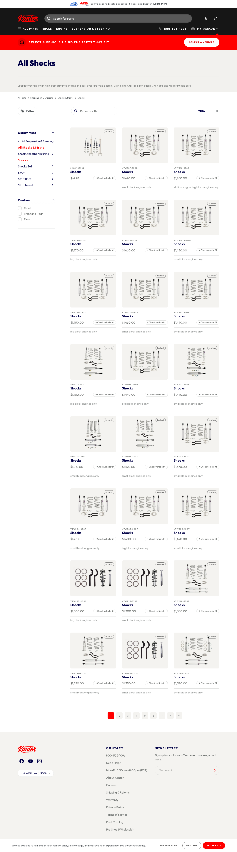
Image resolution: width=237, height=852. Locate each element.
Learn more (160, 3)
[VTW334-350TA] (196, 217)
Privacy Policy (115, 807)
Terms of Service (117, 814)
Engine (62, 28)
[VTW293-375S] (145, 578)
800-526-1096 (116, 755)
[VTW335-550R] (145, 217)
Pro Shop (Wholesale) (119, 829)
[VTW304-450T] (196, 434)
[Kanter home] (22, 42)
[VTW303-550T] (145, 506)
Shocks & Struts (66, 98)
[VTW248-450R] (196, 578)
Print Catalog (114, 822)
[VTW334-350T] (93, 290)
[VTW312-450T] (93, 362)
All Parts (22, 98)
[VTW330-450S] (145, 290)
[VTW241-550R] (196, 651)
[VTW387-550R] (145, 145)
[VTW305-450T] (145, 434)
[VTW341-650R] (93, 217)
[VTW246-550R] (145, 651)
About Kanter (115, 777)
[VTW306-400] (93, 434)
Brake (47, 28)
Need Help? (113, 763)
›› (179, 715)
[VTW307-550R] (196, 362)
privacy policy (137, 845)
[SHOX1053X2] (93, 145)
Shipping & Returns (118, 792)
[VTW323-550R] (196, 290)
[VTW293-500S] (93, 578)
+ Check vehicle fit (105, 178)
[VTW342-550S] (196, 145)
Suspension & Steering (91, 28)
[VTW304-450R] (93, 506)
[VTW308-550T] (145, 362)
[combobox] (118, 18)
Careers (111, 785)
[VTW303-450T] (196, 506)
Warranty (112, 800)
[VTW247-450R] (93, 651)
